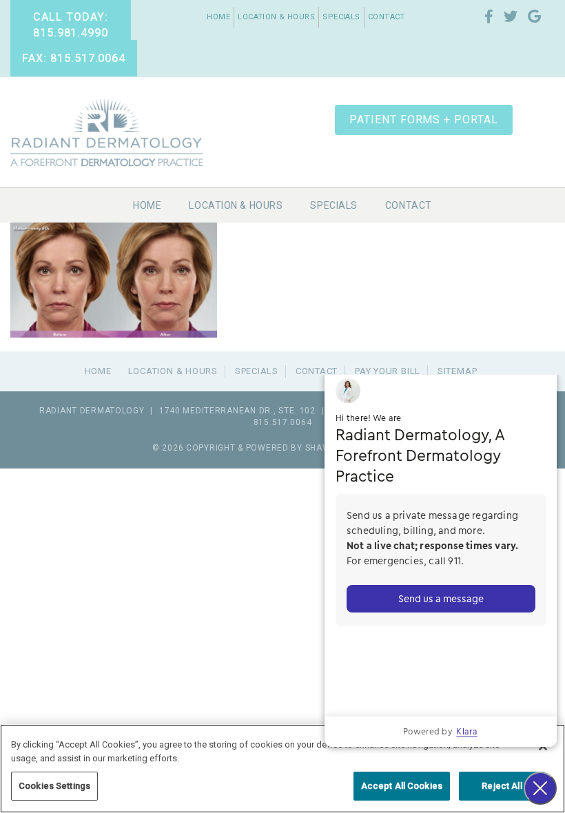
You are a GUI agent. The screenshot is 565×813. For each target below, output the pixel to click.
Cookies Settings (54, 786)
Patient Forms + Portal (423, 119)
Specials (341, 16)
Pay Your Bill (387, 371)
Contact (386, 16)
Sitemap (457, 371)
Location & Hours (276, 16)
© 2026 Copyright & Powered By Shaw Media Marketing (282, 448)
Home (218, 16)
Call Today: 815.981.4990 (71, 24)
